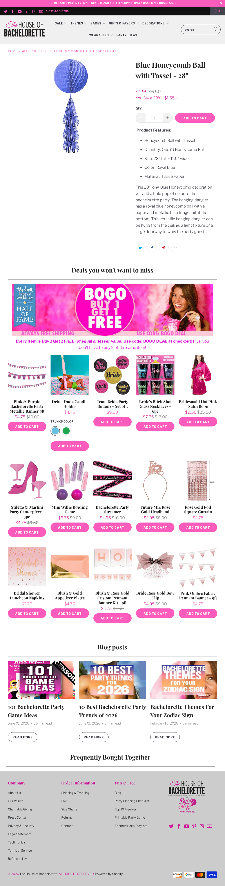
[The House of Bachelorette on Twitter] (5, 11)
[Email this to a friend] (175, 247)
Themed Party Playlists (131, 826)
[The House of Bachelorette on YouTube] (20, 11)
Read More (23, 737)
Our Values (15, 801)
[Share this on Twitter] (140, 247)
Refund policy (17, 858)
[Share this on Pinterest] (164, 247)
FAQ (64, 801)
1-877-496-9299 (57, 11)
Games (96, 23)
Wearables (99, 35)
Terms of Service (20, 850)
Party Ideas (126, 35)
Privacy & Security (21, 826)
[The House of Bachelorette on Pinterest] (27, 11)
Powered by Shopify (109, 874)
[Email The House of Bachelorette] (41, 11)
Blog (118, 793)
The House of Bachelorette (38, 874)
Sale (59, 23)
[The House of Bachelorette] (24, 29)
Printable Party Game (130, 817)
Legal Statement (19, 834)
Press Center (17, 817)
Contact (67, 826)
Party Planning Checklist (132, 801)
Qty (139, 108)
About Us (14, 793)
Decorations (153, 23)
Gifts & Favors (122, 23)
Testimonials (17, 842)
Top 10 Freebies (126, 809)
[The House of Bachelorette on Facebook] (12, 11)
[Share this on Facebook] (152, 247)
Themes (77, 23)
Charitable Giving (20, 809)
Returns (66, 817)
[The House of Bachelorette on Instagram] (34, 11)
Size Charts (69, 809)
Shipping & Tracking (75, 793)
